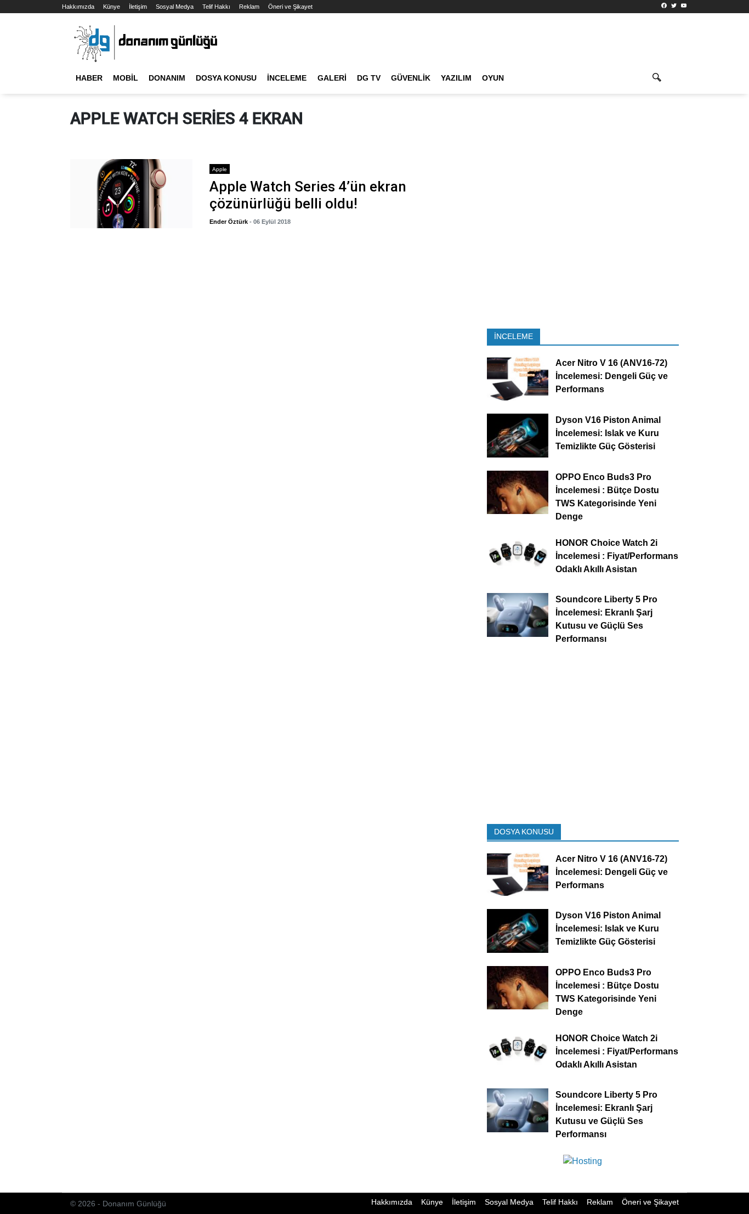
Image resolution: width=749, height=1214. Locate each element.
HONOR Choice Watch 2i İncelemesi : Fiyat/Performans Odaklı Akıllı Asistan (616, 556)
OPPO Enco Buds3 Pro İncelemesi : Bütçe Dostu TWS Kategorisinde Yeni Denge (607, 496)
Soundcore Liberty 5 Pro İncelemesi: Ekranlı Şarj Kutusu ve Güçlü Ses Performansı (606, 619)
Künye (111, 6)
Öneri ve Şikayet (290, 6)
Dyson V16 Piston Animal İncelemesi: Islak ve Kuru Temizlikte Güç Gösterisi (608, 433)
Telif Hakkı (216, 6)
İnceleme (287, 78)
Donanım (167, 78)
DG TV (369, 78)
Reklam (249, 6)
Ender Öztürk (228, 221)
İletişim (138, 6)
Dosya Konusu (226, 78)
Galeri (332, 78)
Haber (89, 78)
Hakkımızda (78, 6)
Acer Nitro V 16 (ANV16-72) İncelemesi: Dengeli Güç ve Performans (611, 376)
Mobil (125, 78)
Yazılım (456, 78)
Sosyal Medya (175, 6)
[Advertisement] (583, 240)
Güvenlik (410, 78)
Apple (219, 169)
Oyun (493, 78)
